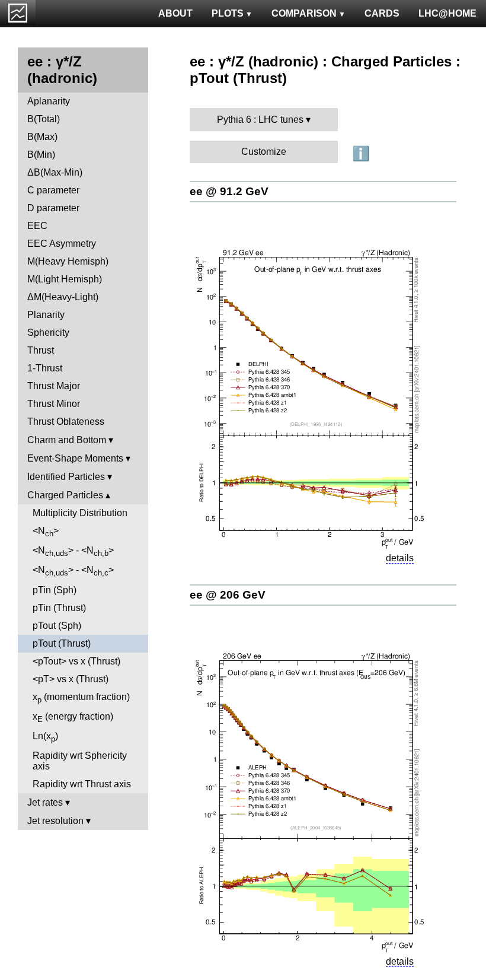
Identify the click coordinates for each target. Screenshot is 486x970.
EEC (37, 226)
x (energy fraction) (73, 717)
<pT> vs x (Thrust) (70, 679)
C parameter (53, 190)
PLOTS (228, 13)
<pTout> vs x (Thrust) (76, 661)
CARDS (381, 13)
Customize (263, 152)
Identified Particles (66, 477)
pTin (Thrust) (59, 608)
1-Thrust (44, 368)
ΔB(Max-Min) (54, 172)
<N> (46, 532)
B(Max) (42, 137)
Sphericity (48, 332)
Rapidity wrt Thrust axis (82, 784)
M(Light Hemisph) (64, 279)
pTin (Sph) (54, 590)
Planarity (46, 315)
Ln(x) (45, 737)
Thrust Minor (53, 404)
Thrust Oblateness (65, 421)
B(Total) (43, 119)
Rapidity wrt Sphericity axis (80, 760)
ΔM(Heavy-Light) (62, 297)
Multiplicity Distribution (80, 513)
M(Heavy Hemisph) (67, 261)
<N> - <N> (73, 551)
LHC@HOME (447, 13)
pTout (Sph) (57, 626)
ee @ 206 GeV (228, 595)
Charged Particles (65, 495)
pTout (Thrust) (62, 643)
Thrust (40, 350)
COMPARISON (304, 13)
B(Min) (41, 155)
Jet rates (45, 802)
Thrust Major (53, 386)
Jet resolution (55, 821)
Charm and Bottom (66, 440)
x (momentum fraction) (81, 698)
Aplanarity (48, 101)
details (400, 558)
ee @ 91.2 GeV (229, 191)
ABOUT (175, 13)
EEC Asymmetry (61, 243)
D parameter (53, 208)
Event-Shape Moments (75, 458)
